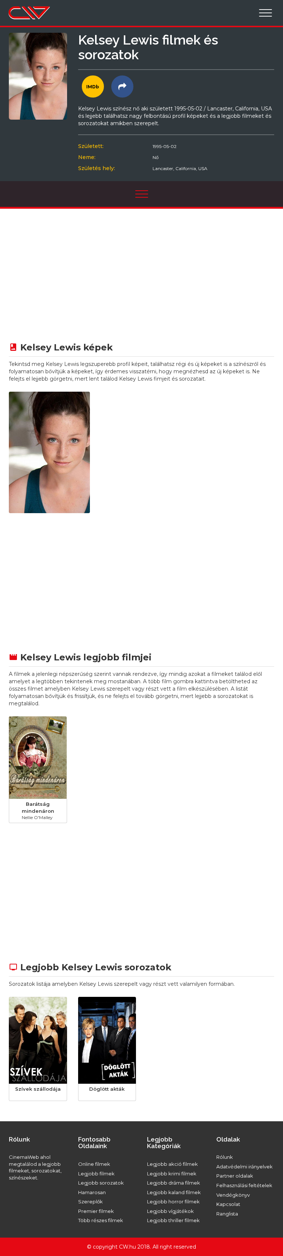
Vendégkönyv (233, 1195)
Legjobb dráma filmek (173, 1183)
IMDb (92, 86)
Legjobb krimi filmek (171, 1173)
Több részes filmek (100, 1220)
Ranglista (227, 1214)
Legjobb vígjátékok (170, 1211)
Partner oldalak (234, 1176)
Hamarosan (92, 1192)
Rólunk (224, 1157)
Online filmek (94, 1164)
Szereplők (90, 1201)
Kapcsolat (228, 1204)
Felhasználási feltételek (244, 1185)
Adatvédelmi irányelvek (244, 1166)
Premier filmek (96, 1211)
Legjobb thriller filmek (173, 1220)
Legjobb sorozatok (101, 1183)
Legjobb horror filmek (173, 1201)
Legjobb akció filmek (172, 1164)
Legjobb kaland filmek (174, 1192)
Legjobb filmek (96, 1173)
